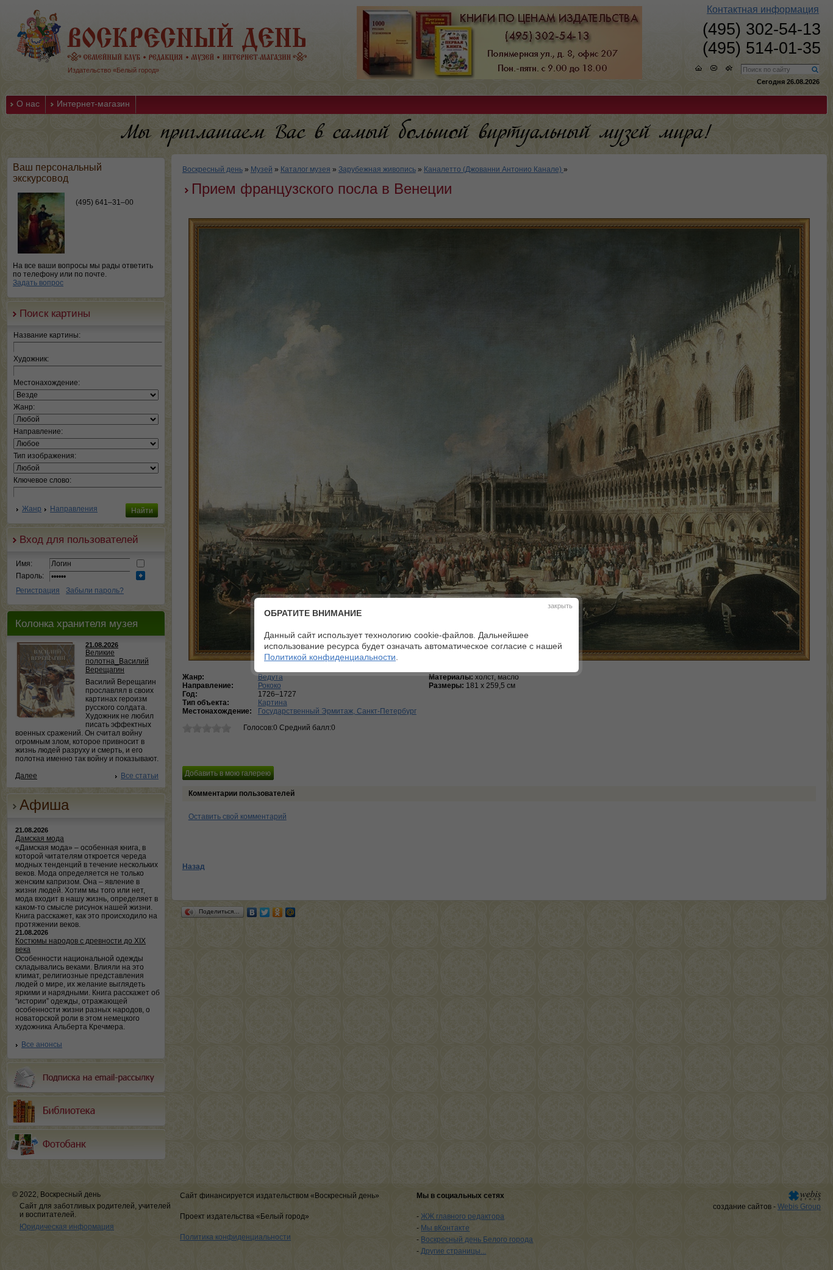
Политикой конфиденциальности (330, 657)
